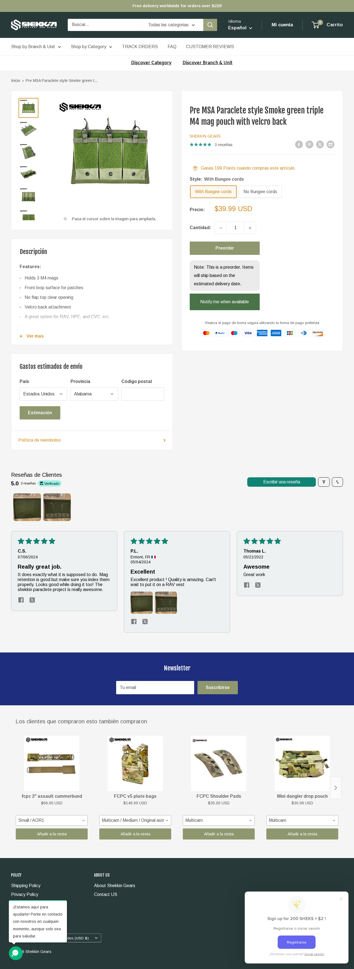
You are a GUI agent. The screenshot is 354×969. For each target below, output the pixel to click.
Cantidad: (200, 228)
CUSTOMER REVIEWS (210, 46)
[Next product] (335, 788)
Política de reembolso (39, 440)
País (24, 381)
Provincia (80, 381)
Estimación (40, 412)
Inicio (15, 80)
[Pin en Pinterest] (309, 144)
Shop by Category (88, 46)
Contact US (105, 894)
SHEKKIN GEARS (205, 136)
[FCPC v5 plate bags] (135, 763)
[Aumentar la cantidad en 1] (250, 228)
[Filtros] (324, 482)
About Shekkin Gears (114, 885)
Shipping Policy (25, 885)
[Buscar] (210, 25)
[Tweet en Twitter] (320, 144)
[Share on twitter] (32, 600)
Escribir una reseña (281, 482)
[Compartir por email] (330, 144)
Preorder (224, 248)
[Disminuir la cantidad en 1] (221, 228)
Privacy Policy (24, 894)
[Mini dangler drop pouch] (302, 763)
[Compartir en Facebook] (299, 144)
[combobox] (52, 820)
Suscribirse (218, 687)
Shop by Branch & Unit (33, 46)
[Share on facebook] (21, 600)
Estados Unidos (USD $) (67, 938)
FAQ (172, 46)
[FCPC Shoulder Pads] (219, 763)
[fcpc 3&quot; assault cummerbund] (52, 763)
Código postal (136, 381)
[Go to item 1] (27, 507)
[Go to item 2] (57, 507)
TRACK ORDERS (140, 46)
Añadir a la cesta (52, 834)
